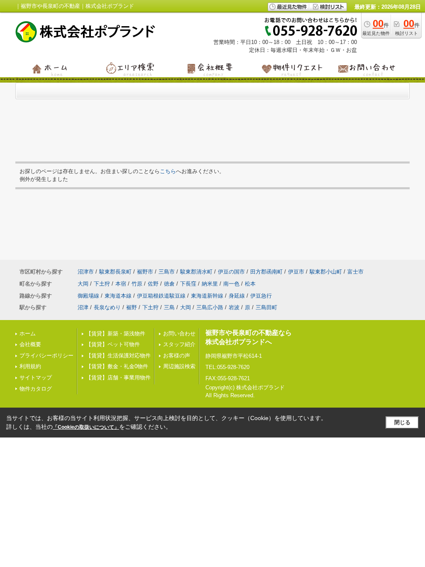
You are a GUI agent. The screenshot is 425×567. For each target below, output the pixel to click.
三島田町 (266, 307)
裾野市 (145, 272)
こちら (168, 171)
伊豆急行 (261, 296)
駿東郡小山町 (326, 272)
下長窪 (188, 284)
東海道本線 (118, 296)
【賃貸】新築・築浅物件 (115, 333)
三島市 (167, 272)
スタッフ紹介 (179, 344)
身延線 (237, 296)
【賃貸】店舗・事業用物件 (118, 377)
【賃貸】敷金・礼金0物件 (117, 366)
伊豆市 (296, 272)
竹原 (137, 284)
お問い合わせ (179, 333)
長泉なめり (107, 307)
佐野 (153, 284)
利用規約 (30, 366)
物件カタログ (36, 389)
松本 (250, 284)
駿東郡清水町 (196, 272)
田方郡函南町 (266, 272)
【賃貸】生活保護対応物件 (118, 355)
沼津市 (86, 272)
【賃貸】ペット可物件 (113, 344)
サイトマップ (36, 377)
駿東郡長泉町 (115, 272)
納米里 (210, 284)
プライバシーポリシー (46, 355)
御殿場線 (88, 296)
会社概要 (30, 344)
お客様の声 (176, 355)
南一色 (231, 284)
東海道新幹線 (207, 296)
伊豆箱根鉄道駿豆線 (161, 296)
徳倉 (169, 284)
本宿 (120, 284)
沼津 (83, 307)
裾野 (131, 307)
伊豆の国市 (231, 272)
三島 (169, 307)
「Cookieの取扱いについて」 (86, 427)
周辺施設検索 (179, 366)
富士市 (355, 272)
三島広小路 (209, 307)
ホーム (28, 333)
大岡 (83, 284)
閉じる (402, 422)
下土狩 (102, 284)
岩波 (234, 307)
